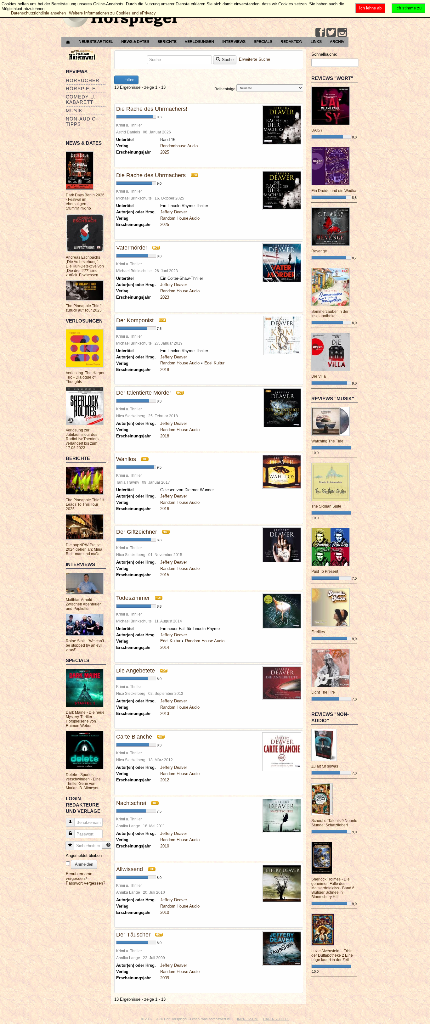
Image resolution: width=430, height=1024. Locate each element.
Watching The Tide (327, 441)
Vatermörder (131, 248)
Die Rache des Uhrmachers (151, 175)
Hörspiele (81, 88)
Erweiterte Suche (254, 59)
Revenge (319, 251)
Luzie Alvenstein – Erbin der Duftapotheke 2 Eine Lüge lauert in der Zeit (332, 955)
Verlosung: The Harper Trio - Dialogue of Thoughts (85, 377)
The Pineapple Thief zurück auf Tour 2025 (84, 308)
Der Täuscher (134, 934)
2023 (164, 297)
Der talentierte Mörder (143, 393)
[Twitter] (331, 32)
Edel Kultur (214, 363)
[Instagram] (342, 32)
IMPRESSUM (247, 1019)
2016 (164, 508)
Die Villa (318, 376)
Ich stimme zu (408, 8)
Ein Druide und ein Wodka (333, 190)
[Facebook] (320, 32)
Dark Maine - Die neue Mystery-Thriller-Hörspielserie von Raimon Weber (85, 719)
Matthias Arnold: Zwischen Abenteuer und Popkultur (83, 604)
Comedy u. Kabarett (81, 99)
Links (316, 41)
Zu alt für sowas (324, 766)
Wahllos (126, 459)
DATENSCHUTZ (276, 1019)
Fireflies (318, 632)
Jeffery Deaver (173, 212)
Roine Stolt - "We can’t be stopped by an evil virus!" (85, 645)
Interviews (234, 41)
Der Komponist (135, 320)
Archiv (337, 41)
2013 (164, 713)
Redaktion (291, 41)
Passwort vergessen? (85, 883)
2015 (164, 574)
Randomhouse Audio (179, 145)
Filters (129, 79)
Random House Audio (180, 218)
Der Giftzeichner (136, 532)
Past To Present (324, 571)
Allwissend (129, 869)
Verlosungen (199, 41)
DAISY (317, 130)
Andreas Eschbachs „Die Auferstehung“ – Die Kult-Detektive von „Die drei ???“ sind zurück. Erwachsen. (85, 266)
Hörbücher (82, 80)
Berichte (167, 41)
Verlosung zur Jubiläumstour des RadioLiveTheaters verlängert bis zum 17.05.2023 (82, 439)
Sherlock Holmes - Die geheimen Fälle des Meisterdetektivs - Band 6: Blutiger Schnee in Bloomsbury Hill (333, 888)
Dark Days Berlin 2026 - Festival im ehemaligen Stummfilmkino (85, 202)
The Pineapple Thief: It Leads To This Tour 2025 (85, 504)
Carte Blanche (134, 737)
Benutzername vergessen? (79, 876)
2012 (164, 780)
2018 (164, 369)
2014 (164, 647)
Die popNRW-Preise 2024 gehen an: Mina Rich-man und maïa (84, 549)
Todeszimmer (133, 598)
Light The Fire (323, 692)
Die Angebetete (135, 670)
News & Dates (135, 41)
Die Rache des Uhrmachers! (151, 109)
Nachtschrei (131, 803)
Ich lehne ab (370, 8)
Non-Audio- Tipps (82, 121)
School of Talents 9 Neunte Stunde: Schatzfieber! (334, 823)
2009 (164, 978)
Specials (263, 41)
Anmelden (84, 864)
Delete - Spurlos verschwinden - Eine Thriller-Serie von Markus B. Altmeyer (83, 781)
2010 (164, 846)
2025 (164, 152)
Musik (74, 110)
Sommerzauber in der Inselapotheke (329, 313)
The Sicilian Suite (326, 506)
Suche (228, 59)
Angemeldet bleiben (84, 855)
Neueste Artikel (96, 41)
